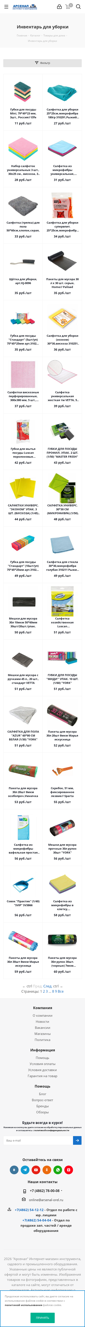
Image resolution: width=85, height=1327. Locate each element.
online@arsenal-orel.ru (46, 1200)
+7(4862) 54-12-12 (29, 1210)
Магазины (42, 1033)
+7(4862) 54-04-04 (36, 1220)
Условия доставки (42, 1070)
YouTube (36, 1170)
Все (61, 991)
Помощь (42, 1057)
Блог (42, 1094)
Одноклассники (46, 1170)
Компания (42, 1007)
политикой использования (23, 1305)
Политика (42, 1040)
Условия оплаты (43, 1064)
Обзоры (42, 1112)
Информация (42, 1050)
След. (47, 986)
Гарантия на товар (42, 1076)
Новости (42, 1021)
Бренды (42, 1106)
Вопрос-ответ (42, 1100)
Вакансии (42, 1027)
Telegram (25, 1170)
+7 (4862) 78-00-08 (45, 1191)
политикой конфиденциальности (51, 1130)
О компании (43, 1015)
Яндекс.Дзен (68, 1170)
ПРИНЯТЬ (42, 1318)
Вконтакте (14, 1170)
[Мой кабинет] (59, 7)
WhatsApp (57, 1170)
